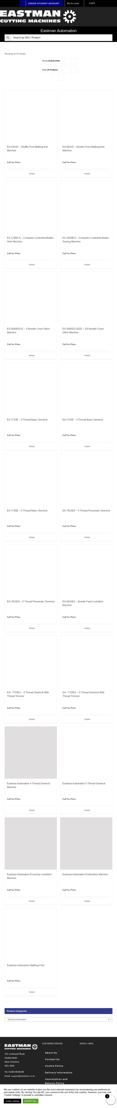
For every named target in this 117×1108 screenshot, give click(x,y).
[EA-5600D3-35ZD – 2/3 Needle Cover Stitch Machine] (86, 298)
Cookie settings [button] (12, 1101)
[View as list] (61, 77)
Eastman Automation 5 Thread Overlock (83, 783)
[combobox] (58, 1019)
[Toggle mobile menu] (116, 13)
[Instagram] (97, 1052)
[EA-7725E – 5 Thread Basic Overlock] (31, 480)
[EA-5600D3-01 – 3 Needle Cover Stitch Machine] (31, 298)
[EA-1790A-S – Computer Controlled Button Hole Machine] (31, 207)
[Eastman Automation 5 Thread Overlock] (86, 753)
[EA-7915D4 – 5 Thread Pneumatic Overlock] (31, 571)
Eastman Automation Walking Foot (25, 965)
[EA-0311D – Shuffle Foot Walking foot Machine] (31, 116)
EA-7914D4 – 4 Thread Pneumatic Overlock (86, 510)
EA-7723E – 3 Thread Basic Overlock (27, 419)
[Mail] (82, 1061)
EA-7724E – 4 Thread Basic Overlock (82, 419)
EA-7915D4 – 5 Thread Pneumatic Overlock (31, 601)
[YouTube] (105, 1052)
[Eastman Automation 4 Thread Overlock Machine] (31, 753)
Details (32, 174)
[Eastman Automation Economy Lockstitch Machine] (31, 843)
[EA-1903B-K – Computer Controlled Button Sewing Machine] (86, 207)
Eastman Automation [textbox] (57, 1019)
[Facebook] (82, 1052)
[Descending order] (74, 61)
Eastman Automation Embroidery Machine (85, 874)
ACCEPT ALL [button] (31, 1101)
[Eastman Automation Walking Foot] (31, 934)
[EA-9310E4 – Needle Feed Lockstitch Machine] (86, 571)
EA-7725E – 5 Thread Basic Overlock (27, 510)
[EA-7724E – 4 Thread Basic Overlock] (86, 389)
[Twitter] (89, 1052)
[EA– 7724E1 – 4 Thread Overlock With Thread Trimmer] (31, 661)
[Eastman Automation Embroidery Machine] (86, 843)
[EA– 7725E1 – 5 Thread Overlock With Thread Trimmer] (86, 661)
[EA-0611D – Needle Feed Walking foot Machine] (86, 116)
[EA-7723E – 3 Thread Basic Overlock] (31, 389)
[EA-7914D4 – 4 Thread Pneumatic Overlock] (86, 480)
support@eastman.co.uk (23, 1076)
